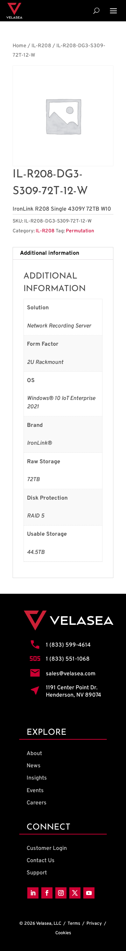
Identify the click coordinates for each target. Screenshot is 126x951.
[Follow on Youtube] (88, 893)
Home (19, 46)
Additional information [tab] (49, 253)
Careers (37, 802)
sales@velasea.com (71, 673)
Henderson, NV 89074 (73, 695)
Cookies (63, 933)
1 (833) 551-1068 (68, 659)
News (34, 765)
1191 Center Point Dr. (72, 687)
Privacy (94, 924)
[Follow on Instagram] (60, 893)
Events (35, 790)
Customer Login (47, 848)
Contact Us (41, 860)
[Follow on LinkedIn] (32, 893)
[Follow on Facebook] (46, 893)
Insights (37, 778)
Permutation (80, 231)
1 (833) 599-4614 (68, 645)
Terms (74, 924)
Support (37, 872)
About (34, 753)
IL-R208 (41, 46)
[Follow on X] (74, 893)
